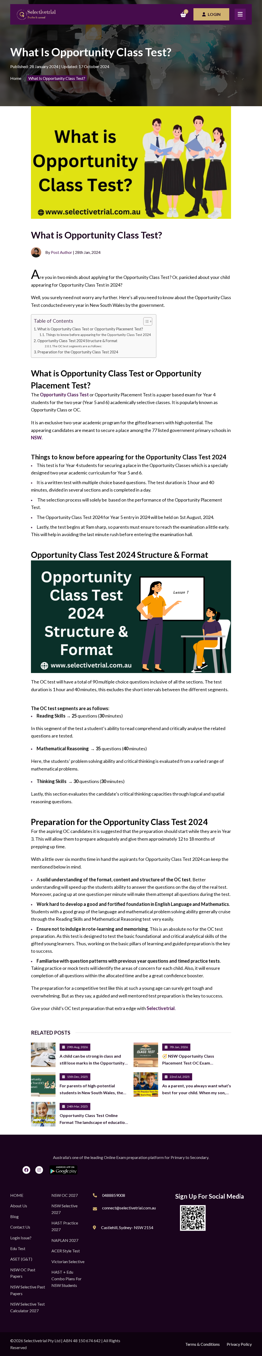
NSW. (36, 437)
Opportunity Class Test (64, 394)
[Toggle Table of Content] (145, 321)
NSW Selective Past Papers (27, 1290)
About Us (18, 1205)
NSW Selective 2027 (64, 1209)
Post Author (61, 252)
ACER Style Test (65, 1250)
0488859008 (113, 1195)
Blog (14, 1216)
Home (15, 78)
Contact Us (20, 1226)
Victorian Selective (67, 1261)
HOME (16, 1195)
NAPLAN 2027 (64, 1240)
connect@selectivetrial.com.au (129, 1207)
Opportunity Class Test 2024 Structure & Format (77, 341)
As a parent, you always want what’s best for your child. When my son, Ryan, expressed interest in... (196, 1092)
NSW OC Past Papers (22, 1273)
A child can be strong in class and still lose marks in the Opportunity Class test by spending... (92, 1063)
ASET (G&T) (21, 1258)
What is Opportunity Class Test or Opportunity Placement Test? (90, 329)
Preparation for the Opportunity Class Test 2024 (77, 352)
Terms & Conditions (202, 1344)
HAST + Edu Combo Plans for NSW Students (66, 1278)
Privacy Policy (239, 1344)
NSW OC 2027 (64, 1195)
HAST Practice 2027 (64, 1226)
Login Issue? (20, 1237)
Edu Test (17, 1248)
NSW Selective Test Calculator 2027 (27, 1307)
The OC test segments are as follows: (77, 346)
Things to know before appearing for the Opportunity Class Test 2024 (98, 335)
